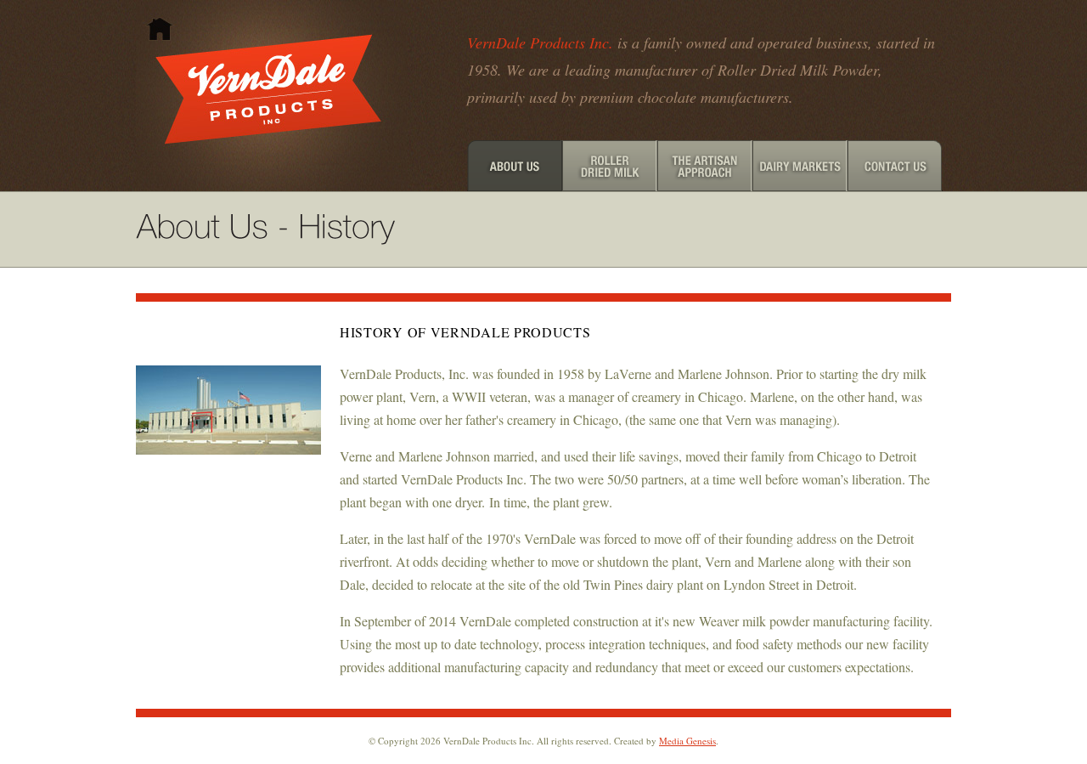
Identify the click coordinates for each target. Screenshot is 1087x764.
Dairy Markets (800, 165)
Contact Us (895, 165)
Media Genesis (687, 740)
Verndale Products (272, 95)
